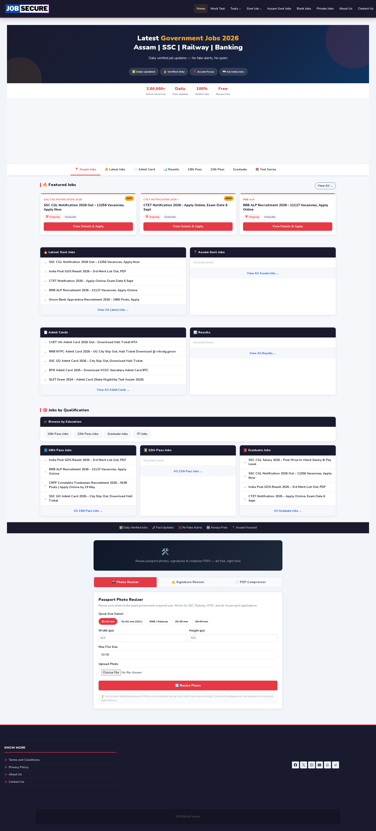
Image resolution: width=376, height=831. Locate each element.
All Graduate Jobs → (288, 511)
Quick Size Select (111, 614)
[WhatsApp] (327, 764)
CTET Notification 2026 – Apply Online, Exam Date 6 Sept (91, 281)
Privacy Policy (19, 767)
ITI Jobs (142, 434)
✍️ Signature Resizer (188, 582)
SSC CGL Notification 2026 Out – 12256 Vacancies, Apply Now (94, 262)
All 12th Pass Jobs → (188, 471)
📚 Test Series (265, 169)
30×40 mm (201, 621)
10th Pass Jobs (57, 434)
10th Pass (195, 169)
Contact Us (365, 9)
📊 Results (171, 169)
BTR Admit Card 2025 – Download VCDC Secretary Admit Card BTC (98, 370)
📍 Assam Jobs (85, 169)
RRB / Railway (158, 621)
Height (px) (197, 631)
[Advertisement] (188, 131)
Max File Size (108, 647)
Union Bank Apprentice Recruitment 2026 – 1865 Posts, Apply (94, 299)
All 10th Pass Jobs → (88, 511)
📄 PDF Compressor (250, 582)
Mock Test (218, 9)
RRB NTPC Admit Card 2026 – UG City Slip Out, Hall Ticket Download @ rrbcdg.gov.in (112, 351)
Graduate (240, 169)
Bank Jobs (304, 9)
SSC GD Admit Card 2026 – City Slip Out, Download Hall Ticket (96, 361)
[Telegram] (335, 764)
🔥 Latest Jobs (115, 169)
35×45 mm (107, 621)
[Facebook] (295, 764)
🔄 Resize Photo (188, 685)
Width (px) (106, 631)
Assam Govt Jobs (279, 9)
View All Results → (263, 353)
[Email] (319, 764)
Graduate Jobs (117, 434)
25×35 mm (181, 621)
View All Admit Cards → (113, 390)
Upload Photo (108, 664)
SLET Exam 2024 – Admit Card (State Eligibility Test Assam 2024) (96, 379)
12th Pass (217, 169)
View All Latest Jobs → (113, 310)
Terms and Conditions (24, 760)
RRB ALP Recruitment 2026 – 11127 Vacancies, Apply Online (93, 290)
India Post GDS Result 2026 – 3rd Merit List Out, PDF (87, 271)
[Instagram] (311, 764)
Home (201, 9)
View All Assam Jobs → (263, 273)
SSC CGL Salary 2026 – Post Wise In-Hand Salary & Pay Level (289, 462)
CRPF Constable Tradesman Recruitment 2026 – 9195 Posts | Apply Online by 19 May (88, 485)
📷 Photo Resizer (125, 582)
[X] (303, 764)
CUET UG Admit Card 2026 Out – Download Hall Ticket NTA (93, 342)
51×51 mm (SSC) (132, 621)
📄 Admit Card (144, 169)
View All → (325, 186)
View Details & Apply (88, 226)
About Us (345, 9)
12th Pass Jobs (87, 434)
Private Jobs (325, 9)
